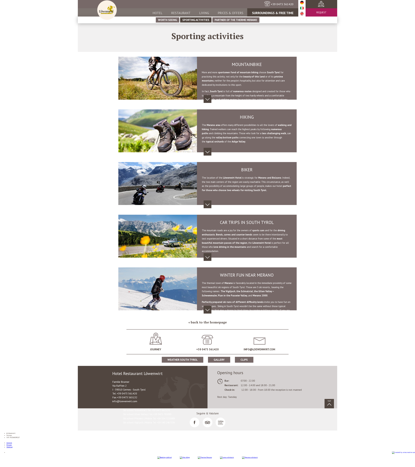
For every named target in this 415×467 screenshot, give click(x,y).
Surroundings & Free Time (272, 13)
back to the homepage (209, 322)
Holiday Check (220, 422)
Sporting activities (195, 20)
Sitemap (9, 447)
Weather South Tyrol (182, 360)
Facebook (194, 422)
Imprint (9, 443)
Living (204, 13)
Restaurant (180, 13)
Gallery (219, 360)
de (302, 3)
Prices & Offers (230, 13)
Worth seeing (167, 20)
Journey (317, 4)
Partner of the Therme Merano (236, 20)
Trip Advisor (207, 422)
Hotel (157, 13)
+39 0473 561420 (207, 349)
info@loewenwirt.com (259, 349)
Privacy (9, 445)
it (302, 8)
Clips (244, 360)
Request (321, 12)
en (302, 14)
